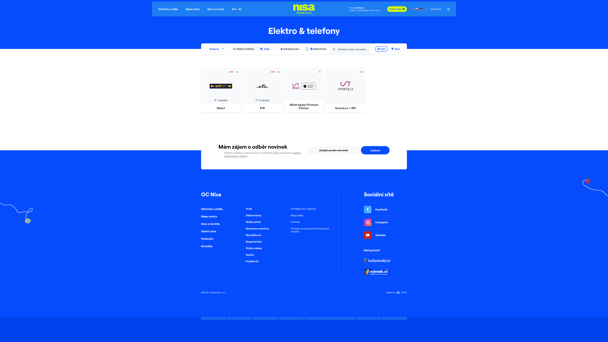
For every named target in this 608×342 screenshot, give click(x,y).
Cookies (295, 221)
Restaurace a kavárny (257, 228)
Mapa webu (297, 215)
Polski (416, 9)
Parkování (207, 238)
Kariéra (250, 254)
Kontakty (206, 246)
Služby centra (253, 221)
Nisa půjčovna (253, 235)
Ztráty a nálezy (254, 248)
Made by (396, 292)
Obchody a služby (168, 9)
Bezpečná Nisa (254, 241)
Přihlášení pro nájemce (303, 208)
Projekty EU (252, 261)
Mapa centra (193, 9)
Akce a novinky (215, 9)
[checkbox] (287, 49)
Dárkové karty (253, 215)
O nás (249, 208)
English (412, 9)
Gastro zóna (208, 231)
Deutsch (421, 9)
